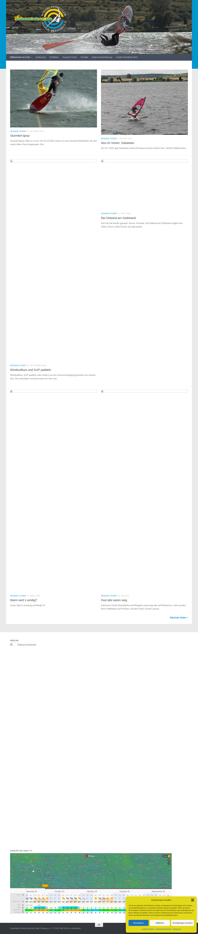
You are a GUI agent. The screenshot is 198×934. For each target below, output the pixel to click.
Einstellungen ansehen (182, 923)
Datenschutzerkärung (163, 929)
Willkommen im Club (20, 57)
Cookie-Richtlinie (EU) (127, 57)
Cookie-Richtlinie (148, 929)
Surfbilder (54, 57)
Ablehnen (160, 923)
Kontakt (84, 57)
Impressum (177, 929)
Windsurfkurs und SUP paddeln (30, 370)
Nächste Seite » (179, 617)
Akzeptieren (138, 923)
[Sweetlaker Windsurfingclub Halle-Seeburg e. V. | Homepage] (38, 18)
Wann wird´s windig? (23, 600)
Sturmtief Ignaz (20, 135)
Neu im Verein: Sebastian (117, 143)
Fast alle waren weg (114, 600)
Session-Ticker (70, 57)
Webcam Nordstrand (27, 644)
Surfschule (41, 57)
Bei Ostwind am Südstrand (118, 218)
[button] (192, 900)
